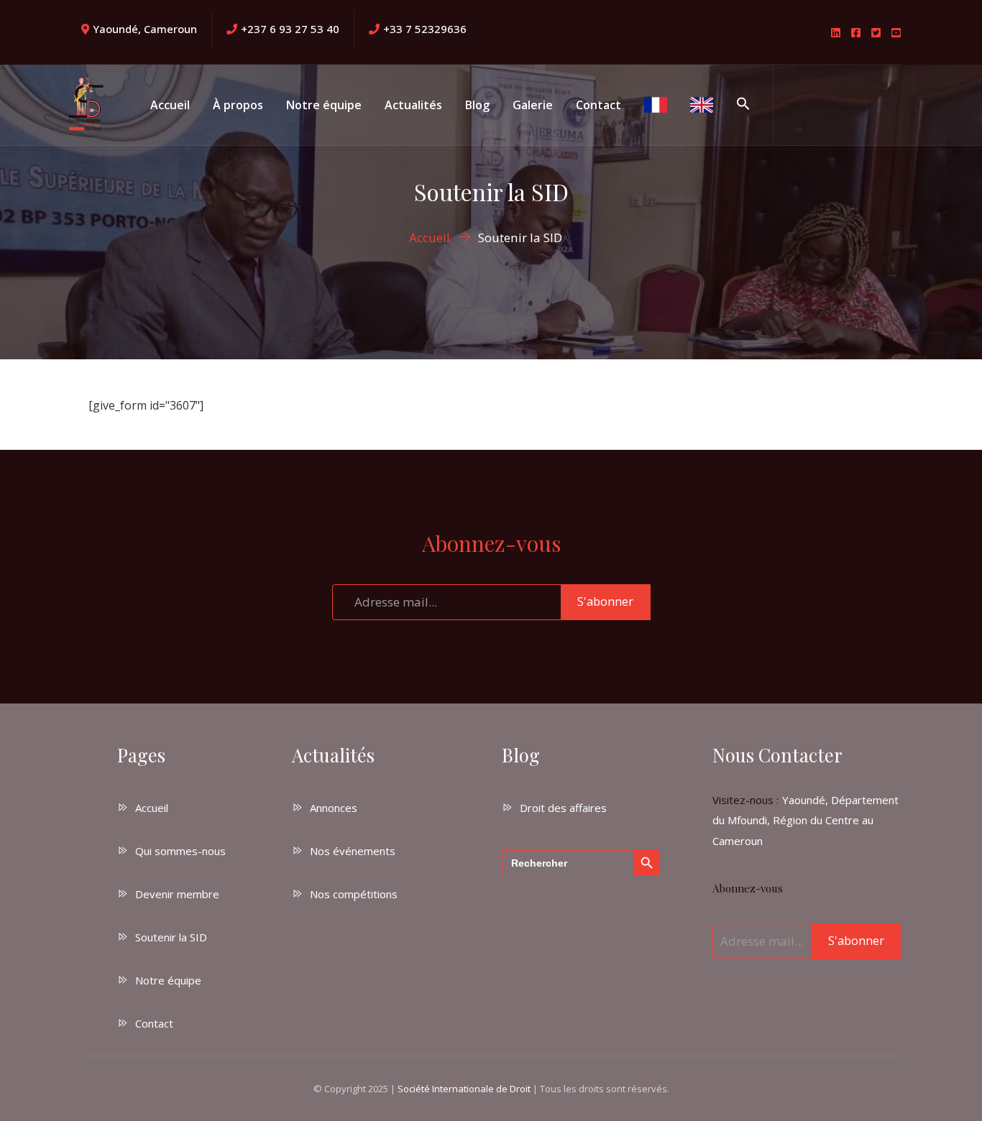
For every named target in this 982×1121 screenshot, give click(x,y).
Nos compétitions (354, 894)
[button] (743, 105)
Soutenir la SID (171, 937)
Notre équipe (324, 105)
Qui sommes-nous (180, 851)
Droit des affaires (563, 808)
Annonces (333, 808)
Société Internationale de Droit (464, 1088)
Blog (477, 105)
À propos (238, 105)
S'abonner (605, 601)
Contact (598, 105)
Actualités (413, 105)
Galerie (533, 105)
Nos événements (352, 851)
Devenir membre (177, 894)
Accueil (170, 105)
